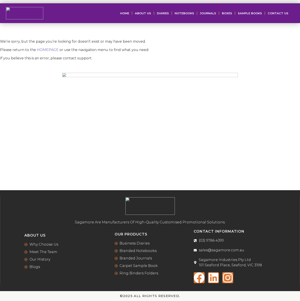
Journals (208, 13)
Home (124, 13)
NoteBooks (184, 13)
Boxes (227, 13)
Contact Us (278, 13)
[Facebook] (199, 277)
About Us (143, 13)
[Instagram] (227, 277)
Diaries (163, 13)
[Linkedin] (213, 277)
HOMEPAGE (48, 50)
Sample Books (250, 13)
